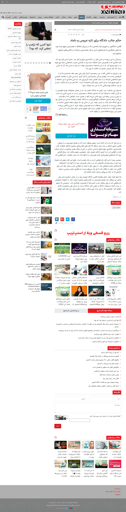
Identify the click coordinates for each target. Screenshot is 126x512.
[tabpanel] (38, 37)
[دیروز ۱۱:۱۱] (46, 200)
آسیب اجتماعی (99, 30)
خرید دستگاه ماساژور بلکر (14, 37)
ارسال (58, 426)
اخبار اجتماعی (108, 30)
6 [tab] (36, 63)
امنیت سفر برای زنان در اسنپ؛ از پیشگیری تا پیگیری (32, 200)
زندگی (64, 17)
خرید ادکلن (17, 46)
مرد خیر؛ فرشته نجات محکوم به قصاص (106, 371)
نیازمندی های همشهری (104, 2)
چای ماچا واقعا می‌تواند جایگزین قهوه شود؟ (32, 275)
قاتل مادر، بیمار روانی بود (111, 378)
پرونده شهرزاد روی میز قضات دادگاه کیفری (105, 382)
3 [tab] (44, 63)
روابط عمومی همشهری (68, 2)
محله (70, 17)
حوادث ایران (116, 207)
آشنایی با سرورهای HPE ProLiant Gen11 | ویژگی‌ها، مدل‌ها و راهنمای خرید (32, 288)
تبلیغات (117, 494)
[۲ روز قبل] (46, 234)
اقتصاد (88, 17)
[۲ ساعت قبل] (38, 31)
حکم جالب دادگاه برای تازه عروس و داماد (95, 40)
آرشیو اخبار (111, 17)
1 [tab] (49, 63)
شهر (75, 17)
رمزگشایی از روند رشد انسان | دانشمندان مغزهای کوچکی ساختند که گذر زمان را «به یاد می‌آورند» (88, 330)
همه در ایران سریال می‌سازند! (109, 317)
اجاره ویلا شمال (16, 42)
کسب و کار (7, 17)
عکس (15, 17)
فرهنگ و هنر (48, 17)
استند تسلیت (17, 62)
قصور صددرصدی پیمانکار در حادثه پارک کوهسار (104, 356)
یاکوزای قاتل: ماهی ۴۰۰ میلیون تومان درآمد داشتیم (102, 360)
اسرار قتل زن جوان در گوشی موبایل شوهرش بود (103, 386)
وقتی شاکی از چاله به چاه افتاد (109, 375)
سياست (102, 17)
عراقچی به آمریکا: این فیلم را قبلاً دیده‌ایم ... (105, 341)
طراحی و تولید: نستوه (62, 508)
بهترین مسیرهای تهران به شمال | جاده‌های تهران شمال (33, 266)
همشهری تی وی (80, 2)
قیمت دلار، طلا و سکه (113, 491)
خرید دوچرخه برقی (15, 70)
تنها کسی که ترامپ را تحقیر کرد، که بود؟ (106, 320)
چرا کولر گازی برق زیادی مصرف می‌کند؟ (32, 255)
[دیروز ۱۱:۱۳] (46, 190)
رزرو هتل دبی (16, 97)
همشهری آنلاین (111, 9)
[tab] (104, 310)
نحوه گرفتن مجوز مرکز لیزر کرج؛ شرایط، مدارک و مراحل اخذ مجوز (32, 210)
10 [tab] (25, 63)
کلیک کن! (38, 100)
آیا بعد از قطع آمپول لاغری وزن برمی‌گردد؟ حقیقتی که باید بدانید (33, 190)
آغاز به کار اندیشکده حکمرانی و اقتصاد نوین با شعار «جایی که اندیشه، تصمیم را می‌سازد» (33, 222)
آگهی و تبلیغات (91, 2)
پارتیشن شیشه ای (15, 89)
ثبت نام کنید (71, 136)
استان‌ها (32, 17)
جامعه (81, 17)
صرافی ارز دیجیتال (15, 81)
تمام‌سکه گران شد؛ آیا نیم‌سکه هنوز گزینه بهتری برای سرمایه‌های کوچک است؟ (33, 246)
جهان (95, 17)
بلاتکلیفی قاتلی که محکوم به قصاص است (106, 367)
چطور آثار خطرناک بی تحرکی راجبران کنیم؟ (105, 23)
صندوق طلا (17, 85)
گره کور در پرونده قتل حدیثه (110, 352)
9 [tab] (28, 63)
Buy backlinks (16, 77)
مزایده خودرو (17, 58)
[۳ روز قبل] (46, 286)
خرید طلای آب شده (15, 54)
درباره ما (117, 488)
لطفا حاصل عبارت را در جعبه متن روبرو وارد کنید (105, 416)
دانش (57, 17)
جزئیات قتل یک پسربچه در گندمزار (108, 363)
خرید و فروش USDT (14, 29)
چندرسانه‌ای (23, 17)
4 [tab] (41, 63)
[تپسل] (56, 115)
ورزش (40, 17)
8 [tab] (30, 63)
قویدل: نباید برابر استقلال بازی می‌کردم (106, 334)
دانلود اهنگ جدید (15, 93)
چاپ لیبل (18, 74)
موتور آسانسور (16, 32)
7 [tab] (33, 63)
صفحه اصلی (118, 30)
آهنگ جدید (17, 66)
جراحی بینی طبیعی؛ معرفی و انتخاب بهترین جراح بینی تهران (32, 234)
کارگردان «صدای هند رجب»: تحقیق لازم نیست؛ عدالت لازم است (98, 338)
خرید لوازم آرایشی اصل (14, 50)
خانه (120, 17)
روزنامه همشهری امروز (118, 2)
